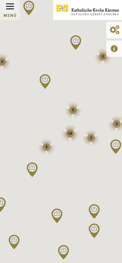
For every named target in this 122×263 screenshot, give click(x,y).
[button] (63, 252)
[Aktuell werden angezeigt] (114, 48)
